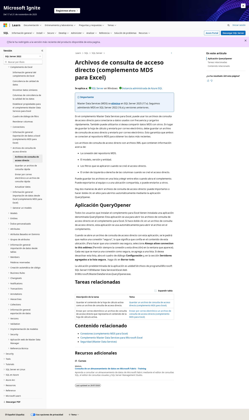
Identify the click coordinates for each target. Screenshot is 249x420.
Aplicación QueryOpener (220, 58)
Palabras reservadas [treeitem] (20, 262)
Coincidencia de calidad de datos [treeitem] (26, 83)
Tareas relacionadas (217, 62)
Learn (78, 53)
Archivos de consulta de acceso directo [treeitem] (27, 158)
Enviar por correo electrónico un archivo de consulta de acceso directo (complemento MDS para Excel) (150, 313)
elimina (115, 103)
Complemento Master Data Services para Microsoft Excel (111, 337)
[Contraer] (42, 50)
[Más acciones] (171, 53)
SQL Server (97, 53)
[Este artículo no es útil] (211, 80)
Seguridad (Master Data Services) (98, 341)
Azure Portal (212, 33)
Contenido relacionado (219, 66)
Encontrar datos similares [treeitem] (25, 90)
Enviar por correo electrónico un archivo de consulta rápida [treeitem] (27, 178)
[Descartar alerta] (243, 5)
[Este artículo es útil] (208, 80)
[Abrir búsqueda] (228, 25)
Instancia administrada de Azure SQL (142, 88)
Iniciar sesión (239, 25)
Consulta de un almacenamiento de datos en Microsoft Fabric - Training (110, 368)
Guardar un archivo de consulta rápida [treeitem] (26, 167)
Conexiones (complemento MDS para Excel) (104, 333)
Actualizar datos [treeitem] (23, 186)
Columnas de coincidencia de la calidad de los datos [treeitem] (27, 97)
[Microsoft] (5, 25)
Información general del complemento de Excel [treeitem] (24, 74)
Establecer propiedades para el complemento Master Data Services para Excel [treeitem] (27, 107)
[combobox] (23, 56)
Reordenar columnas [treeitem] (23, 121)
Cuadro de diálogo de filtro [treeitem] (26, 116)
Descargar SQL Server (233, 33)
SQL (86, 53)
